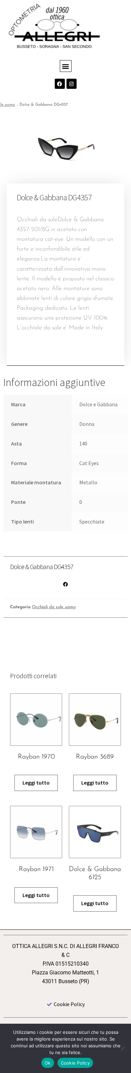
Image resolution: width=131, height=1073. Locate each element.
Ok (48, 1063)
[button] (66, 66)
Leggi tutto (36, 782)
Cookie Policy (75, 1063)
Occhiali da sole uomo (54, 607)
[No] (122, 1048)
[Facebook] (60, 84)
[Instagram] (72, 84)
